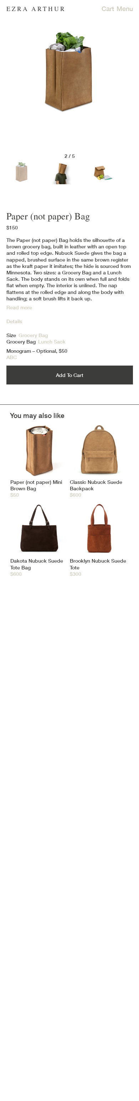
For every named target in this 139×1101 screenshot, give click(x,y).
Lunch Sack (52, 341)
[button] (69, 269)
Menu (125, 8)
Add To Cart (69, 375)
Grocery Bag (21, 341)
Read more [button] (19, 307)
